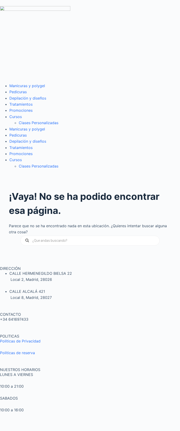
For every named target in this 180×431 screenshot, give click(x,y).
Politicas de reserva (17, 352)
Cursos (15, 116)
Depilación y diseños (27, 98)
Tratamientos (21, 104)
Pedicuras (18, 91)
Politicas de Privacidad (20, 341)
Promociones (21, 110)
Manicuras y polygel (27, 85)
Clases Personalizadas (38, 122)
